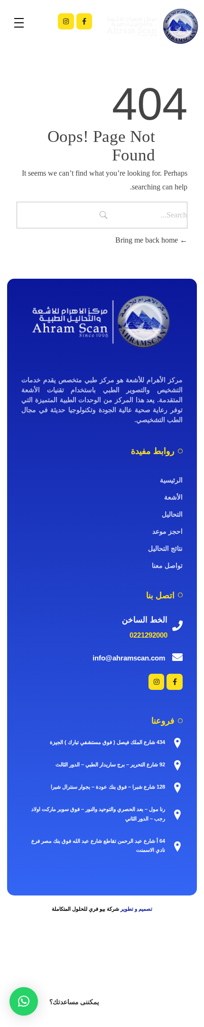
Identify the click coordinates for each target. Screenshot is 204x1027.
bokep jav (16, 964)
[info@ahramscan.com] (177, 657)
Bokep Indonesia (29, 953)
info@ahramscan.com (129, 658)
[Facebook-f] (84, 21)
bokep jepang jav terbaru (70, 964)
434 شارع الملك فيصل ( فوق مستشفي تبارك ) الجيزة (107, 742)
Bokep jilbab (149, 953)
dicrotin (139, 975)
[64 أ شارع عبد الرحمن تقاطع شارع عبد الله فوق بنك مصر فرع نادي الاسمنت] (177, 846)
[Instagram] (66, 21)
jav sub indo (108, 975)
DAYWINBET (132, 987)
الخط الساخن (144, 619)
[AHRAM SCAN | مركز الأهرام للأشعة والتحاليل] (102, 321)
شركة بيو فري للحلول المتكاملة (85, 909)
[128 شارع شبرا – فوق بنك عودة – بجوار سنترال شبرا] (177, 787)
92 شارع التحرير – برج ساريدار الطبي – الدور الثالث (110, 764)
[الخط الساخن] (177, 626)
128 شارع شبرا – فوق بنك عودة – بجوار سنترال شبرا (108, 787)
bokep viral (187, 953)
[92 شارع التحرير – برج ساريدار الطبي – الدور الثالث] (177, 765)
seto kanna (124, 964)
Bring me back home (147, 240)
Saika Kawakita (166, 964)
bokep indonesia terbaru (92, 953)
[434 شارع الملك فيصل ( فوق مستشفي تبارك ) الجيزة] (177, 743)
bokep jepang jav (178, 975)
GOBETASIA (47, 998)
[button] (23, 1001)
